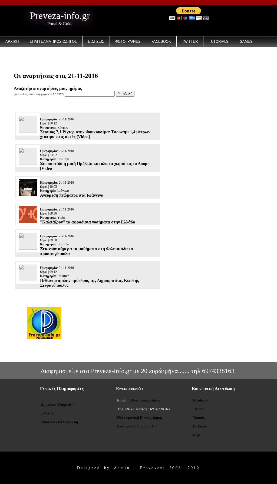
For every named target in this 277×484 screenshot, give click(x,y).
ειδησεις (96, 41)
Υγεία (61, 217)
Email (10, 56)
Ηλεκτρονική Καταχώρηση (139, 417)
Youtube (199, 417)
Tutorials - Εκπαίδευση (59, 421)
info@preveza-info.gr (145, 400)
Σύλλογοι (49, 413)
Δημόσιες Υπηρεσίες (58, 404)
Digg (196, 434)
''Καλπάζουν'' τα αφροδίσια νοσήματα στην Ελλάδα (87, 222)
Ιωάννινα (63, 191)
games (246, 41)
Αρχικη (12, 41)
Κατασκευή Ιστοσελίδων (137, 426)
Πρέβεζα (63, 159)
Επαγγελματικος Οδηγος (53, 41)
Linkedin (200, 426)
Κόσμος (62, 127)
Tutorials (219, 41)
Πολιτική (63, 276)
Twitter (190, 41)
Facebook (161, 41)
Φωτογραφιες (127, 41)
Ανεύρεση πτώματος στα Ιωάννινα (71, 195)
